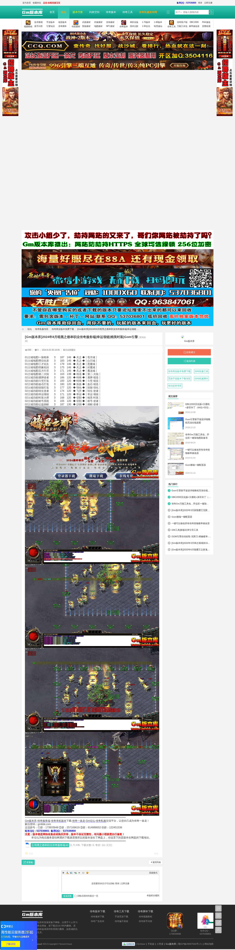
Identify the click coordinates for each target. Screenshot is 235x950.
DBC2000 (194, 22)
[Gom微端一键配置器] (176, 469)
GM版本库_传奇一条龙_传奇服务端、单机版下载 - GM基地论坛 (23, 329)
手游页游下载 (121, 916)
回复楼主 (190, 352)
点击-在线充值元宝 (51, 3)
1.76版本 (146, 22)
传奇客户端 (182, 22)
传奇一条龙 (78, 820)
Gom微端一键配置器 (195, 465)
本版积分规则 (153, 895)
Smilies (87, 872)
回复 (31, 853)
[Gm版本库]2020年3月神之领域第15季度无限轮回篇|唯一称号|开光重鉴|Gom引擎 (191, 543)
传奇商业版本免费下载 (63, 329)
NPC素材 (110, 26)
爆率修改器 (194, 26)
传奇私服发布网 (148, 12)
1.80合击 (146, 26)
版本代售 (78, 12)
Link (75, 872)
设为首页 (27, 3)
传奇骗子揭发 (121, 921)
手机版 (151, 944)
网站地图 (208, 944)
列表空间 (94, 12)
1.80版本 (158, 22)
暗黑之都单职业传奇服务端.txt (51, 845)
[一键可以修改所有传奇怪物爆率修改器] (176, 454)
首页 (52, 12)
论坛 (63, 12)
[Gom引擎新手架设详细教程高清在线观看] (176, 423)
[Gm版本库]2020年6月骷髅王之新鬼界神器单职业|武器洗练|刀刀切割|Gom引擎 (191, 549)
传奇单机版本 (58, 820)
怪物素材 (86, 26)
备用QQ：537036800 (186, 3)
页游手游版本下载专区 (179, 378)
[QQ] (128, 944)
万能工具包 (182, 26)
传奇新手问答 (145, 921)
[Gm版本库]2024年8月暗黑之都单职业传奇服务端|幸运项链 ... (108, 329)
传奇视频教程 (145, 916)
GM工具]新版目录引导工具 (185, 530)
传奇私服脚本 (201, 378)
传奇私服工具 (201, 371)
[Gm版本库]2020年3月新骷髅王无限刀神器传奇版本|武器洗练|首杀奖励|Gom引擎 (191, 510)
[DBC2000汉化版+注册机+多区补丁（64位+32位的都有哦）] (176, 408)
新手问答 (38, 26)
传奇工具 (127, 12)
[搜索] (211, 12)
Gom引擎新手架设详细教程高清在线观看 (191, 490)
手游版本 (50, 22)
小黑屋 (160, 944)
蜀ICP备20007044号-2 (189, 944)
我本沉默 (134, 26)
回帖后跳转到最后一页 (87, 896)
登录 (200, 3)
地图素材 (98, 26)
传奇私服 (101, 820)
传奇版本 (111, 12)
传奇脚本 (62, 26)
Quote (79, 872)
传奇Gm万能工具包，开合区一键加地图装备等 (191, 503)
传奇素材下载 (97, 916)
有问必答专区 (175, 385)
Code (83, 872)
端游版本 (62, 22)
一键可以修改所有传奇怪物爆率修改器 (191, 523)
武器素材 (86, 22)
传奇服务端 (43, 820)
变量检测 (206, 26)
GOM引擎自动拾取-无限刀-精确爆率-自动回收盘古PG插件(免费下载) (191, 536)
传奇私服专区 (41, 329)
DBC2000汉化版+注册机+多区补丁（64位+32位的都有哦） (198, 407)
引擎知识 (50, 26)
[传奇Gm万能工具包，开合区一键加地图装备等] (176, 439)
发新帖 (29, 862)
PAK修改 (206, 22)
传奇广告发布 (97, 921)
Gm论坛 (90, 820)
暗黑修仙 (158, 26)
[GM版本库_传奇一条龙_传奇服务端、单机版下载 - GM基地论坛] (34, 12)
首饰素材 (110, 22)
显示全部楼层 (69, 350)
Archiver (141, 944)
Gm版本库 (31, 820)
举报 (156, 853)
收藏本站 (37, 3)
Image (71, 872)
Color (67, 872)
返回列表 (157, 862)
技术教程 (38, 22)
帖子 (178, 12)
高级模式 (153, 873)
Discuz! (38, 944)
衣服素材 (98, 22)
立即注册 (208, 3)
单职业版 (134, 22)
